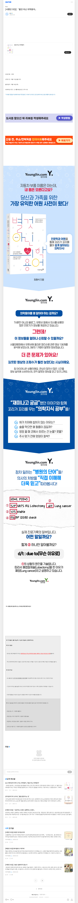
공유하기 (72, 900)
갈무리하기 (68, 900)
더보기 (72, 2)
